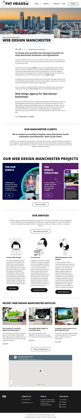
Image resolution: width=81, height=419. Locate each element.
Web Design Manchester (30, 417)
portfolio (34, 67)
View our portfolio (40, 204)
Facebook (64, 399)
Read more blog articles (40, 349)
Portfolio (56, 4)
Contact (73, 4)
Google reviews (49, 75)
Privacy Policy (44, 417)
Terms (49, 417)
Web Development (63, 292)
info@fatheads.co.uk (27, 402)
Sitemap (54, 417)
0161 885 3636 (26, 399)
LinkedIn (63, 404)
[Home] (16, 6)
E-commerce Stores (39, 290)
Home (4, 37)
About (37, 4)
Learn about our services (40, 231)
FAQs (38, 417)
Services (46, 4)
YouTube (63, 407)
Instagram (64, 402)
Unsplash (31, 116)
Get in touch (34, 89)
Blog (63, 4)
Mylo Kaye (23, 116)
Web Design (12, 288)
